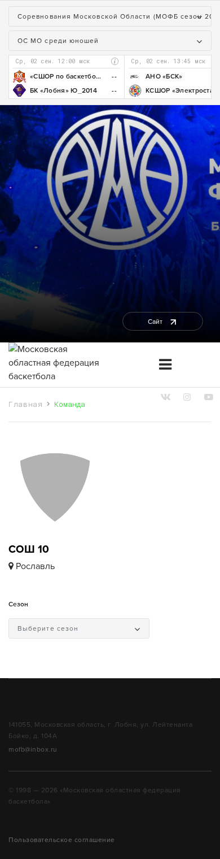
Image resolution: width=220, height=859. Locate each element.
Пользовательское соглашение (61, 840)
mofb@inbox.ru (33, 749)
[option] (66, 76)
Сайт (156, 322)
